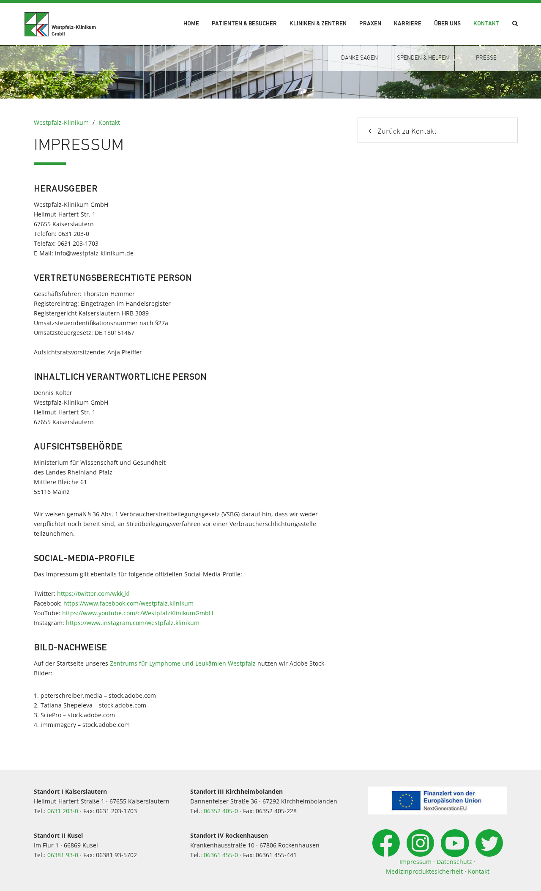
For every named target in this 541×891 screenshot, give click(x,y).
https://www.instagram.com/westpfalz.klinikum (132, 623)
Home (191, 24)
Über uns (447, 24)
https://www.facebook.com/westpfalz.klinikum (128, 603)
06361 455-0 (221, 855)
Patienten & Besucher (244, 24)
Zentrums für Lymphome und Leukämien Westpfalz (183, 663)
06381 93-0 (62, 855)
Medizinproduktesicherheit (424, 871)
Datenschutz (454, 862)
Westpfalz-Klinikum (61, 122)
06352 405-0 (221, 811)
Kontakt (486, 24)
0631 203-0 (62, 811)
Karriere (407, 24)
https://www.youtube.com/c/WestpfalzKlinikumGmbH (137, 613)
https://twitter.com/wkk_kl (93, 593)
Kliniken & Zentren (318, 24)
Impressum (415, 862)
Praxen (370, 24)
